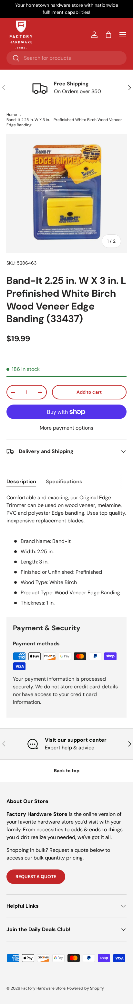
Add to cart (89, 392)
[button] (108, 35)
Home (11, 114)
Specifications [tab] (64, 481)
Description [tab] (21, 481)
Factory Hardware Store (43, 988)
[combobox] (66, 58)
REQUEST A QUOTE (35, 876)
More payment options (66, 427)
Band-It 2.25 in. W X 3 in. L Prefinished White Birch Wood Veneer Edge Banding (64, 122)
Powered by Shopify (85, 988)
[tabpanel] (66, 550)
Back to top (66, 770)
